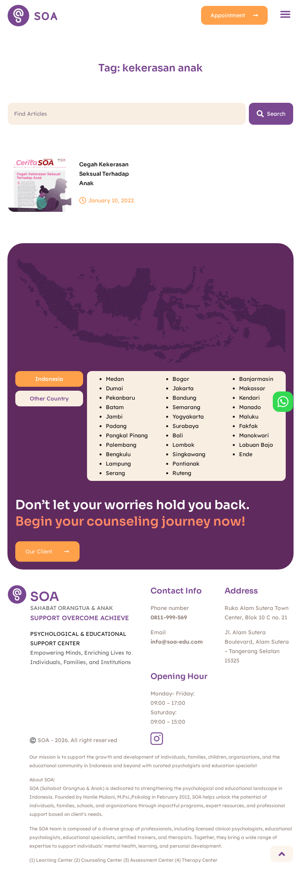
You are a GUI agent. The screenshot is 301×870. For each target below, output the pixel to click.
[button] (285, 14)
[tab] (49, 379)
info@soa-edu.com (176, 641)
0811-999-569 (168, 617)
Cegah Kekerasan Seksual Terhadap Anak (104, 174)
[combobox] (127, 114)
